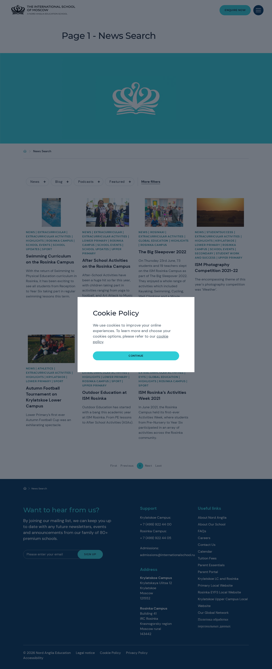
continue (136, 355)
